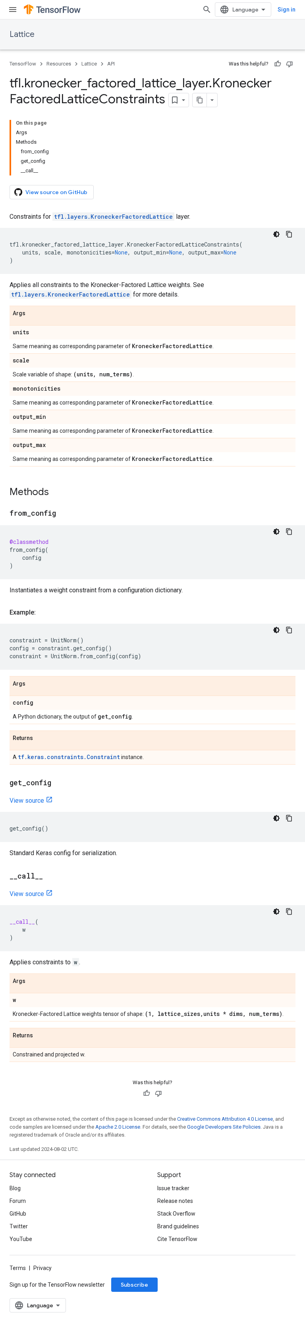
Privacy (42, 1268)
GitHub (18, 1213)
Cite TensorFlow (177, 1239)
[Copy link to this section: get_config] (59, 783)
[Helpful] (278, 64)
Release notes (175, 1201)
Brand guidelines (178, 1226)
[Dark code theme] (276, 234)
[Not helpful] (289, 64)
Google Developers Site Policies (224, 1127)
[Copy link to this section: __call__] (51, 876)
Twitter (19, 1226)
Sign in (286, 9)
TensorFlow (23, 64)
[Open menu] (13, 9)
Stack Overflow (176, 1213)
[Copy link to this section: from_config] (64, 513)
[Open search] (207, 9)
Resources (58, 64)
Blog (15, 1188)
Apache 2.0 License (117, 1127)
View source (27, 800)
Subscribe (134, 1284)
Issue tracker (173, 1188)
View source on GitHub (56, 192)
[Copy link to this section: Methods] (57, 492)
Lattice (22, 34)
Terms (18, 1268)
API (111, 64)
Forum (18, 1201)
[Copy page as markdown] (200, 100)
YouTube (21, 1239)
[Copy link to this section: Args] (33, 313)
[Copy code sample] (289, 234)
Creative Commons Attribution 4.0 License (225, 1119)
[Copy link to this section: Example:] (44, 612)
